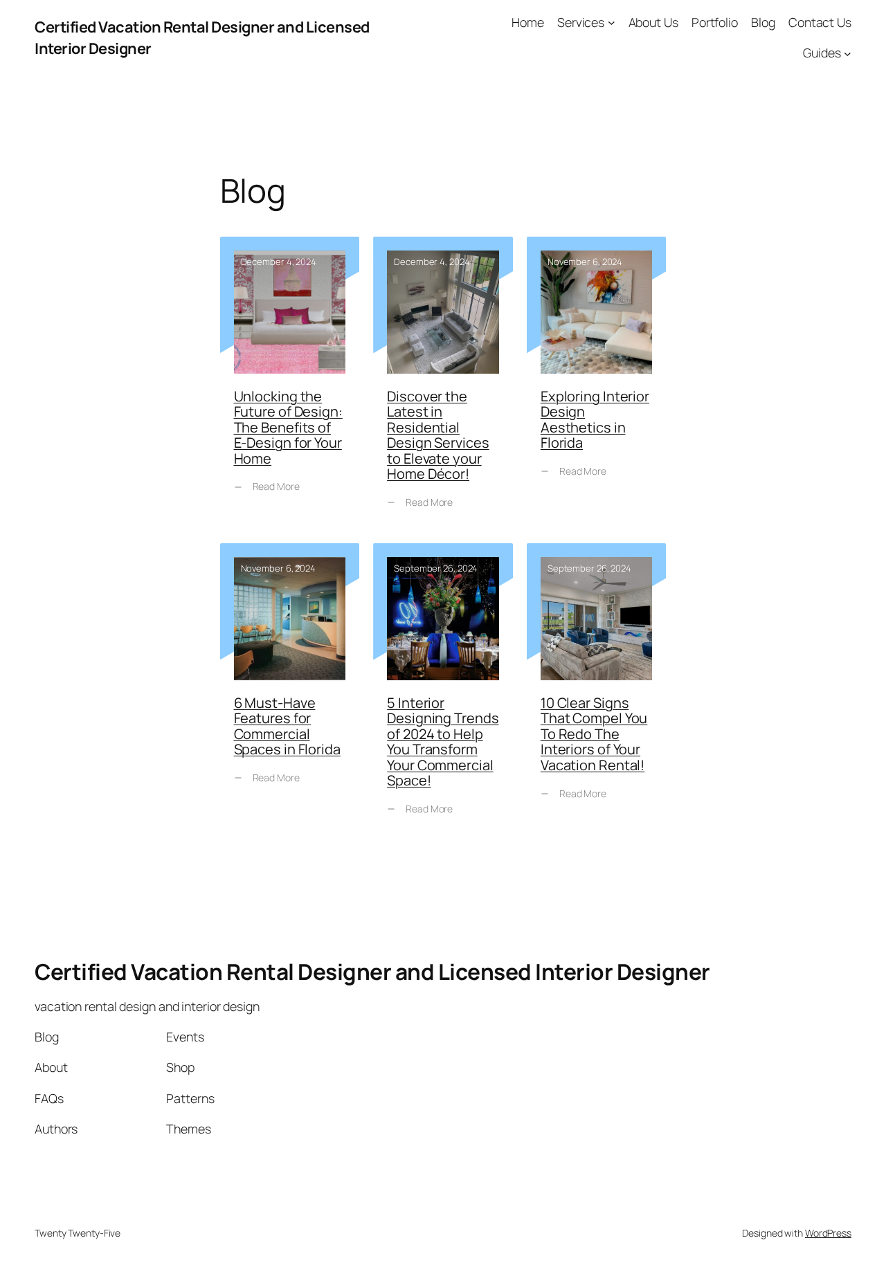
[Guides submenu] (847, 53)
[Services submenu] (611, 22)
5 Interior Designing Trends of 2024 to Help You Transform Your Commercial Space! (443, 689)
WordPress (828, 1232)
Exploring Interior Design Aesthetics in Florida (597, 383)
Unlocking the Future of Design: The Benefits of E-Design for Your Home (290, 383)
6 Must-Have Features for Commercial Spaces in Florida (290, 689)
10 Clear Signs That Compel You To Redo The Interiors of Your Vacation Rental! (597, 689)
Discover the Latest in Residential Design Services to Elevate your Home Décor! (443, 383)
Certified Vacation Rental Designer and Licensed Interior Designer (372, 971)
